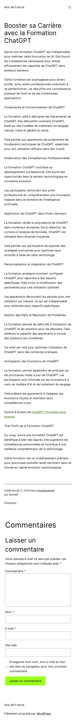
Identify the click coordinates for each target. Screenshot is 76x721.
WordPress (44, 713)
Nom (9, 612)
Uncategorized (45, 490)
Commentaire (15, 571)
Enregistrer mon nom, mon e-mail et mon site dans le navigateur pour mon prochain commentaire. (38, 666)
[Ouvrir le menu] (70, 7)
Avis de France (14, 7)
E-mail (10, 628)
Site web (11, 645)
